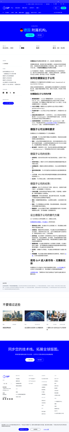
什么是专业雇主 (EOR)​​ (59, 413)
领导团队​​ (43, 394)
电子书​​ (56, 411)
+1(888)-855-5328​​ (7, 388)
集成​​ (17, 392)
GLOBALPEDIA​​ (45, 378)
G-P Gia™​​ (31, 383)
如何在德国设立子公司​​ (8, 71)
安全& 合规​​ (18, 396)
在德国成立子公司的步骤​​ (10, 73)
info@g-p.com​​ (6, 390)
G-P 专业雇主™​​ (32, 378)
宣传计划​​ (43, 413)
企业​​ (43, 405)
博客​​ (55, 403)
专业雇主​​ (18, 378)
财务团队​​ (43, 389)
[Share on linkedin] (3, 92)
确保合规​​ (18, 381)
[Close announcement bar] (58, 1)
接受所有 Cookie (23, 429)
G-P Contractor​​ (32, 381)
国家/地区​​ (24, 7)
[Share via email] (14, 92)
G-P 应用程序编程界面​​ (20, 394)
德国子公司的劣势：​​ (8, 80)
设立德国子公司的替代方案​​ (9, 82)
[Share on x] (10, 92)
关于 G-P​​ (56, 378)
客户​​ (55, 383)
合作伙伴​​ (32, 7)
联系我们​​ (5, 394)
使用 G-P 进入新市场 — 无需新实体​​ (11, 84)
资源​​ (37, 7)
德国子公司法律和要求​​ (8, 76)
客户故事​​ (43, 411)
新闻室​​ (56, 388)
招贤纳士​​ (56, 381)
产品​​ (12, 7)
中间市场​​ (43, 402)
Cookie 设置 (46, 429)
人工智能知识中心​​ (58, 401)
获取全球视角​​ (19, 385)
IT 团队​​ (43, 392)
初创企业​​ (43, 400)
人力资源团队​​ (44, 384)
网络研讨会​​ (57, 408)
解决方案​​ (17, 7)
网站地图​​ (56, 392)
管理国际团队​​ (19, 383)
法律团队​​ (43, 387)
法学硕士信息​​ (57, 395)
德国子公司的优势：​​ (8, 78)
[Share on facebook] (7, 92)
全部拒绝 (35, 429)
